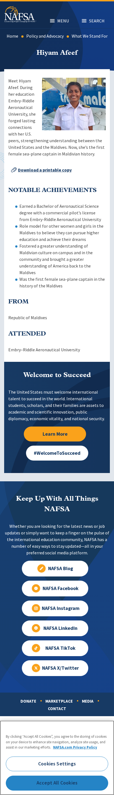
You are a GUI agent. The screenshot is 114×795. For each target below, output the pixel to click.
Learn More (55, 434)
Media (88, 701)
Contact (57, 708)
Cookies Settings (57, 763)
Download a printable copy (45, 170)
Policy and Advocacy (45, 36)
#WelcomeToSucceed (57, 453)
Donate (28, 701)
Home (12, 36)
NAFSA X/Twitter (60, 668)
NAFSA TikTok (60, 648)
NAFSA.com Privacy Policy (75, 747)
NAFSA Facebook (61, 588)
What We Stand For (90, 36)
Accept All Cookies (57, 783)
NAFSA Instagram (60, 608)
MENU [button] (63, 21)
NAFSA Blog (60, 568)
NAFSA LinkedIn (60, 628)
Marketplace (59, 701)
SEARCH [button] (97, 21)
